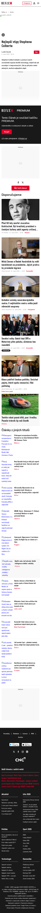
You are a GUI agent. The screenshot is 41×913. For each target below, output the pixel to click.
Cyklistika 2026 (27, 851)
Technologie (6, 859)
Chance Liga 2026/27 (19, 786)
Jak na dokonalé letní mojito (31, 819)
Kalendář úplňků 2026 (8, 811)
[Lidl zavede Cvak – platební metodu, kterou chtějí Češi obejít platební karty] (7, 649)
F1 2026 (25, 846)
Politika (5, 829)
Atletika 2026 (26, 849)
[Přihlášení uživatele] (34, 3)
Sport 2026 (27, 829)
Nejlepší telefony (6, 867)
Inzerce (25, 733)
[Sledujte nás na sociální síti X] (14, 751)
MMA (24, 835)
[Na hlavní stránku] (7, 3)
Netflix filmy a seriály (8, 878)
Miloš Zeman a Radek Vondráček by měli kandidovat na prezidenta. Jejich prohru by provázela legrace (20, 264)
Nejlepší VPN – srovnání (9, 876)
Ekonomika (27, 859)
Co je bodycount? (7, 814)
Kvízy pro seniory (7, 808)
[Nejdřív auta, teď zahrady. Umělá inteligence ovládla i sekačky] (8, 568)
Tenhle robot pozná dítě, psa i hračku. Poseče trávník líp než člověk (19, 419)
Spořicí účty (26, 867)
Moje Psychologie (7, 775)
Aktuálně (5, 794)
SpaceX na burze (7, 864)
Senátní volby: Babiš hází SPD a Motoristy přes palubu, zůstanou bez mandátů (19, 341)
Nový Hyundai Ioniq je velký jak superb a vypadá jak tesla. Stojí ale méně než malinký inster (26, 463)
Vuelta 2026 (30, 786)
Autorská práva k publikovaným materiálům (20, 896)
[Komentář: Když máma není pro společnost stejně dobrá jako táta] (7, 629)
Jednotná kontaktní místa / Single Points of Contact (20, 905)
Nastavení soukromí (14, 903)
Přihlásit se (22, 139)
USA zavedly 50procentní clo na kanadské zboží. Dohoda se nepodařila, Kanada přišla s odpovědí (26, 490)
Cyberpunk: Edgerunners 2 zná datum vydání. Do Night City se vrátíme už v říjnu (26, 539)
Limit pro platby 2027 (29, 870)
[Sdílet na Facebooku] (18, 182)
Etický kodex (10, 908)
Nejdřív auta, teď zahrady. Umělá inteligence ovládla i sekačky (25, 562)
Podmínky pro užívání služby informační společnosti (20, 898)
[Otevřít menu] (38, 3)
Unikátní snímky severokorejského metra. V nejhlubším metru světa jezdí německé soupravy (20, 303)
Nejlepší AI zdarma (7, 870)
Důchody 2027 (27, 873)
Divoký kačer (5, 851)
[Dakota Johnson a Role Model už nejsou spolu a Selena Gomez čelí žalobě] (7, 588)
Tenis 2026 (26, 843)
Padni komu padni (7, 845)
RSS (32, 733)
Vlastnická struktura (26, 903)
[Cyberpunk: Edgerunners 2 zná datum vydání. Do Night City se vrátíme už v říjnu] (7, 546)
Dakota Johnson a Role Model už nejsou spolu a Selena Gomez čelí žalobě (25, 583)
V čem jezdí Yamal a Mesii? (10, 805)
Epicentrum (5, 800)
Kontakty (6, 733)
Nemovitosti (11, 781)
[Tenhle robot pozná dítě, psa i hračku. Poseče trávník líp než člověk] (20, 404)
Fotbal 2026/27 (27, 837)
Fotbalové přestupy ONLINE (24, 784)
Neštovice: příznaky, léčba (9, 802)
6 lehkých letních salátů (30, 822)
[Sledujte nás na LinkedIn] (27, 751)
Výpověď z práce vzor (8, 848)
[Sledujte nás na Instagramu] (22, 751)
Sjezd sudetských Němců (9, 839)
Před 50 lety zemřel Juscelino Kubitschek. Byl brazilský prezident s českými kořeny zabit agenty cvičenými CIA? (20, 226)
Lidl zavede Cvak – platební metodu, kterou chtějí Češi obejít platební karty (26, 643)
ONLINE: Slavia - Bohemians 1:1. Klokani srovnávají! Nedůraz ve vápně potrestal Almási (26, 513)
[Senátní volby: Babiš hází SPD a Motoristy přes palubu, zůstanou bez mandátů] (20, 325)
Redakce (16, 733)
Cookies (32, 900)
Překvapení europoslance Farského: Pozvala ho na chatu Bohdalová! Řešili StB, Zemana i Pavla (26, 437)
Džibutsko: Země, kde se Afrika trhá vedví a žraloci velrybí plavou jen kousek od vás (25, 603)
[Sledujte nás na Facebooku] (18, 751)
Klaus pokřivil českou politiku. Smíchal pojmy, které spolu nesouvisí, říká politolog (20, 382)
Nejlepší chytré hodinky (8, 873)
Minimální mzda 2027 (29, 876)
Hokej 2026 (26, 840)
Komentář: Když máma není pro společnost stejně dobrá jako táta (25, 623)
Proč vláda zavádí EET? (9, 842)
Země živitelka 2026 (29, 878)
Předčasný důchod (28, 864)
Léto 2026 (27, 794)
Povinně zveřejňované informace (24, 908)
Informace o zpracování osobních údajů (17, 900)
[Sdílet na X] (22, 182)
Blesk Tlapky (18, 775)
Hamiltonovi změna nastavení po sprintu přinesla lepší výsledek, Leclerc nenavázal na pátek (24, 665)
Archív (12, 12)
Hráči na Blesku (28, 775)
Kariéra (20, 737)
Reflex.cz (4, 12)
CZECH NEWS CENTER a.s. (27, 887)
